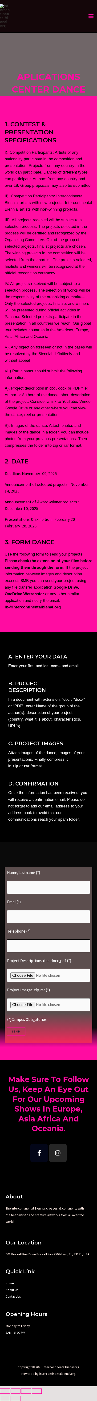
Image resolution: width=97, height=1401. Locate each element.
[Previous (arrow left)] (5, 1398)
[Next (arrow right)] (15, 1398)
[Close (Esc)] (37, 1391)
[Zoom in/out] (5, 1391)
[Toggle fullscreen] (15, 1391)
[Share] (26, 1391)
